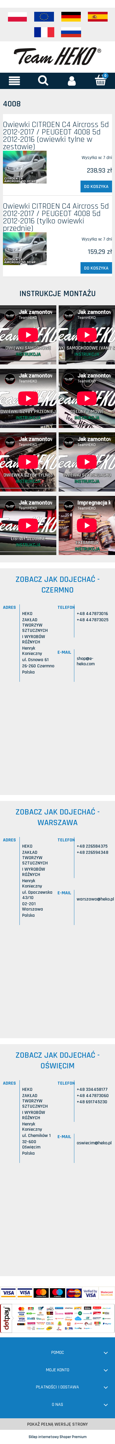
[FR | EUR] (44, 32)
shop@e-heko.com (86, 661)
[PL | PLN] (17, 17)
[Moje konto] (72, 81)
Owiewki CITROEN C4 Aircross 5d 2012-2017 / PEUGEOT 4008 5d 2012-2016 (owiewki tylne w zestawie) (56, 135)
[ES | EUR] (98, 17)
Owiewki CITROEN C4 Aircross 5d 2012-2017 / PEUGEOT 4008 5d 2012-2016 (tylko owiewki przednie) (56, 217)
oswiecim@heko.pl (94, 1143)
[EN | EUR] (44, 17)
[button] (14, 81)
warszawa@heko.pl (95, 899)
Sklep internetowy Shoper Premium (58, 1437)
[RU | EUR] (71, 32)
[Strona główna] (57, 55)
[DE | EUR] (71, 17)
